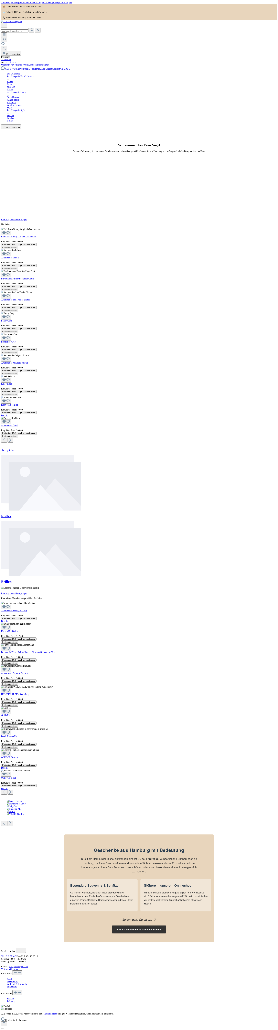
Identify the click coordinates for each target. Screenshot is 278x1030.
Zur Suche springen (35, 2)
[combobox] (14, 30)
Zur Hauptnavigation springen (58, 2)
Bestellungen (43, 64)
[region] (139, 330)
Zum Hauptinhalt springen (13, 2)
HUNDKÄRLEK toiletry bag (15, 694)
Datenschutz (12, 981)
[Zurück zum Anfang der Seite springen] (4, 1023)
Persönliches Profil (19, 64)
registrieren (11, 62)
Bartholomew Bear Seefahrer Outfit (17, 278)
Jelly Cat (7, 450)
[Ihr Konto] (4, 48)
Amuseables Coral (9, 425)
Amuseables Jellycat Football (14, 363)
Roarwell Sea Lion (9, 405)
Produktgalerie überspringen (14, 219)
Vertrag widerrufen (9, 969)
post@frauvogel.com (18, 966)
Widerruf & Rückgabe (17, 984)
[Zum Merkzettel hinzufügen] (6, 233)
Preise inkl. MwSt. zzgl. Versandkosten (18, 244)
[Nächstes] (10, 440)
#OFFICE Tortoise (9, 757)
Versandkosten (50, 1013)
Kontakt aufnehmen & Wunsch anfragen (139, 929)
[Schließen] (2, 1028)
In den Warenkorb (9, 247)
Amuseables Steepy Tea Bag (14, 610)
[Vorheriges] (4, 440)
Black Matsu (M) (9, 736)
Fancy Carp (6, 320)
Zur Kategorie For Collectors (20, 76)
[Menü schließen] (8, 79)
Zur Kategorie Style (16, 110)
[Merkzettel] (3, 44)
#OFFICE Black (8, 778)
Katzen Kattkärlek (9, 631)
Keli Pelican (6, 384)
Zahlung (11, 1001)
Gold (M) (5, 715)
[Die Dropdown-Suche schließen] (38, 30)
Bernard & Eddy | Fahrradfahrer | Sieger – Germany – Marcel (29, 652)
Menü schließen (13, 54)
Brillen (6, 582)
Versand (10, 998)
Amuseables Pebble (10, 257)
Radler (6, 516)
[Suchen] (31, 30)
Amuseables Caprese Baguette (15, 673)
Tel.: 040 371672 (9, 956)
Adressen (32, 64)
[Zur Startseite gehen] (11, 21)
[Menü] (4, 25)
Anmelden (6, 59)
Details (4, 415)
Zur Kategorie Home (16, 92)
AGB (9, 979)
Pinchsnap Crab (8, 341)
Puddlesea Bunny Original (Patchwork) (19, 236)
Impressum (12, 986)
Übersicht (6, 64)
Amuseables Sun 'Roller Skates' (15, 299)
